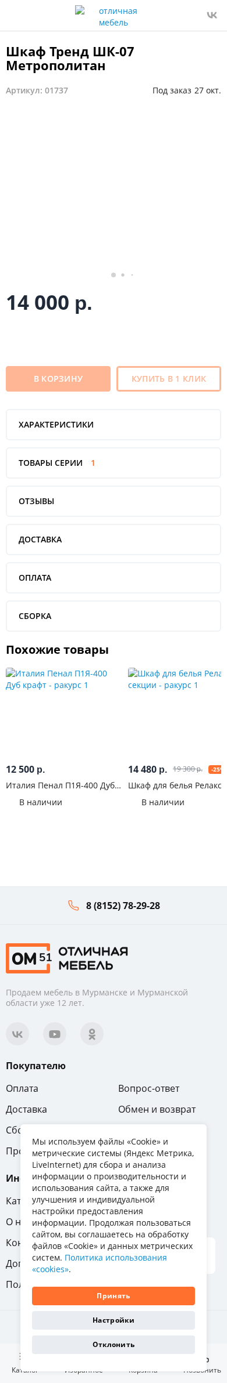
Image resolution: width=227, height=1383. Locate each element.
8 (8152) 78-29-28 (123, 905)
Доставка (26, 1109)
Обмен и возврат (157, 1109)
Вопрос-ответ (148, 1088)
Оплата (22, 1088)
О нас (18, 1221)
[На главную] (67, 957)
